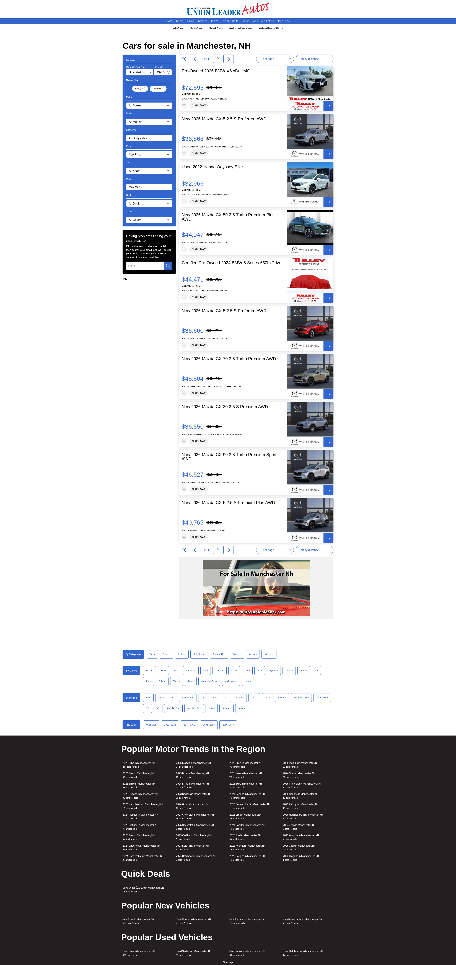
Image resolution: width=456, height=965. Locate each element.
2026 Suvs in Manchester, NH (139, 765)
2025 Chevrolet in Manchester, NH (195, 827)
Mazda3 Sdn (173, 708)
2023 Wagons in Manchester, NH (301, 858)
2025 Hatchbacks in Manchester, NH (303, 816)
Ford (205, 670)
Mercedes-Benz (209, 681)
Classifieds (283, 21)
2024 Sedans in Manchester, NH (247, 796)
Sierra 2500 (322, 697)
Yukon (212, 708)
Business (202, 21)
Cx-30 (214, 697)
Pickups (166, 654)
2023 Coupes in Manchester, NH (247, 858)
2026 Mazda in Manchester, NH (193, 765)
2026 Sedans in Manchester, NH (140, 796)
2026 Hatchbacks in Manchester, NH (143, 806)
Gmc (176, 670)
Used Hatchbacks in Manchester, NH (303, 953)
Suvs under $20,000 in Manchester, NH (144, 889)
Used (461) (158, 88)
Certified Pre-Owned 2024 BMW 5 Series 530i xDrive (231, 263)
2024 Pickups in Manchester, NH (140, 816)
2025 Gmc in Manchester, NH (245, 816)
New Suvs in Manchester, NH (138, 921)
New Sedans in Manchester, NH (246, 921)
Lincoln (289, 670)
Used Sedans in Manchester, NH (193, 953)
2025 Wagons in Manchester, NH (301, 837)
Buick (234, 670)
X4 (147, 708)
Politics (189, 21)
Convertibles (219, 654)
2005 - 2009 (209, 725)
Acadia (241, 708)
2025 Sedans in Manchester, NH (300, 796)
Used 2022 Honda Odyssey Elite (212, 167)
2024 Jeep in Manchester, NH (299, 827)
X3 (173, 697)
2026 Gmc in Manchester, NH (139, 775)
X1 (226, 697)
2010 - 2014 (228, 725)
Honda (303, 670)
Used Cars (216, 28)
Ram (148, 681)
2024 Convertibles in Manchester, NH (143, 858)
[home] (228, 9)
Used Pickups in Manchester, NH (247, 953)
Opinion (225, 21)
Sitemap (228, 962)
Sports (214, 21)
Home (170, 21)
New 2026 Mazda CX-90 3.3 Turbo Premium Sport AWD (229, 457)
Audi (259, 670)
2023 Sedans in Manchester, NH (193, 796)
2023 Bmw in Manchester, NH (139, 785)
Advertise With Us (271, 28)
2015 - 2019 (189, 725)
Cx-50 (161, 697)
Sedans (182, 654)
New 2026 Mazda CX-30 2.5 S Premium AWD (225, 407)
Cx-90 (267, 697)
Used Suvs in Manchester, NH (139, 953)
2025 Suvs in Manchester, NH (245, 775)
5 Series (282, 697)
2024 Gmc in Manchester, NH (192, 806)
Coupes (253, 654)
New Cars (196, 28)
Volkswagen (231, 681)
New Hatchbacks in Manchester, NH (302, 921)
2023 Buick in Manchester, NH (192, 847)
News (179, 21)
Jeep (247, 670)
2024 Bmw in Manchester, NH (192, 785)
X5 (202, 697)
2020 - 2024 (170, 725)
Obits (235, 21)
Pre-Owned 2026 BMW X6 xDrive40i (216, 71)
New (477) (140, 88)
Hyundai (274, 670)
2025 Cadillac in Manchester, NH (194, 837)
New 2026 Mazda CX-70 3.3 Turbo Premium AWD (229, 359)
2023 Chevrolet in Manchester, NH (195, 816)
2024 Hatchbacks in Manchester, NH (196, 858)
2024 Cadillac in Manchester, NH (247, 827)
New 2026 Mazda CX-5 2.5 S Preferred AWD (224, 119)
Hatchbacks (199, 654)
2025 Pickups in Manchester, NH (140, 827)
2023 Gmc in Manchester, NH (139, 837)
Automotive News (241, 28)
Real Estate (267, 21)
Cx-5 (148, 697)
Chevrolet (191, 670)
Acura (191, 681)
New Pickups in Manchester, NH (193, 921)
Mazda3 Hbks (194, 708)
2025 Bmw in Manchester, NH (192, 775)
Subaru (162, 681)
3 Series (240, 697)
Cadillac (220, 670)
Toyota (176, 681)
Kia (316, 670)
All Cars (178, 28)
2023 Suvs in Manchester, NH (245, 785)
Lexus (248, 681)
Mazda (149, 670)
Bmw (163, 670)
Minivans (269, 654)
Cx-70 (254, 697)
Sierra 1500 (187, 697)
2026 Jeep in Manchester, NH (299, 847)
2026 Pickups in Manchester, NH (300, 765)
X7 (158, 708)
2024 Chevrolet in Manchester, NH (141, 847)
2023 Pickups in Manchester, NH (300, 806)
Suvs (152, 654)
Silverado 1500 (301, 697)
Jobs (255, 21)
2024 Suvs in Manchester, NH (299, 775)
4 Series (226, 708)
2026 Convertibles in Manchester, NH (249, 806)
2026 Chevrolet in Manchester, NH (302, 785)
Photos (245, 21)
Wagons (237, 654)
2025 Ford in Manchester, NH (245, 837)
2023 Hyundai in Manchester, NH (247, 847)
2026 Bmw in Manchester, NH (245, 765)
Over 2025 (151, 725)
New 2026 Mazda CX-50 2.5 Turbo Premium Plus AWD (228, 217)
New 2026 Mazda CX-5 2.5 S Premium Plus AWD (228, 503)
